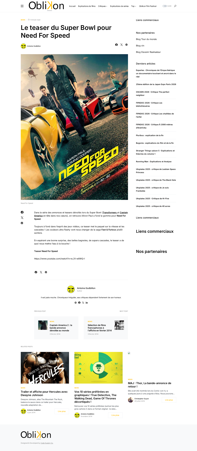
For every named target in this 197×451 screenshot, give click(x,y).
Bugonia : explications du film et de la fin (155, 143)
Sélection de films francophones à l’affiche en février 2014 (100, 328)
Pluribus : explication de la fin (149, 135)
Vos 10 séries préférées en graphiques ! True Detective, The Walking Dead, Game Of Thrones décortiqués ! (95, 396)
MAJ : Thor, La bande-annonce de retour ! (149, 385)
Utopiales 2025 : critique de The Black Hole (156, 180)
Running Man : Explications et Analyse (153, 161)
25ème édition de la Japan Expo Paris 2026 (156, 84)
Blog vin (140, 45)
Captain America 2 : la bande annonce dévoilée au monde (61, 328)
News (23, 20)
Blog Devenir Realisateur (148, 52)
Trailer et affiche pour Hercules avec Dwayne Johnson (44, 393)
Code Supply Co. (47, 443)
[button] (22, 6)
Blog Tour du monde (146, 39)
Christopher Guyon (141, 399)
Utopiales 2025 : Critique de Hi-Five (152, 198)
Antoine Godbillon (34, 46)
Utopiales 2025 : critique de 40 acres (153, 206)
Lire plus (62, 411)
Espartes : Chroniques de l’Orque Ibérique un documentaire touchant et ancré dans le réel (156, 73)
